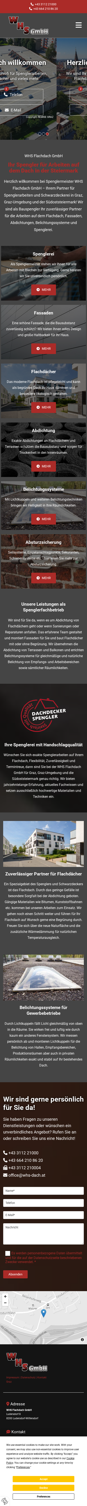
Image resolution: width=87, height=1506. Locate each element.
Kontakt (41, 1377)
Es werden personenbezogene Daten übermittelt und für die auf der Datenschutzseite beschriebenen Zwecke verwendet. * (43, 1257)
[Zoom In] (5, 1296)
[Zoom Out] (5, 1303)
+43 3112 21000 (45, 4)
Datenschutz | (29, 1377)
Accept (44, 1479)
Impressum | (13, 1377)
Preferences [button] (23, 1467)
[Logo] (33, 25)
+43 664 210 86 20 (45, 8)
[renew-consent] (5, 1501)
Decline (43, 1487)
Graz (9, 1381)
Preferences (43, 1496)
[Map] (43, 1317)
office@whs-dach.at (26, 1175)
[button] (74, 25)
